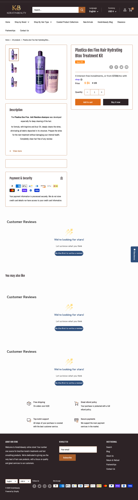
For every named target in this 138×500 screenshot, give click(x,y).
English (9, 481)
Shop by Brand (20, 21)
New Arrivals (88, 21)
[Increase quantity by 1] (101, 92)
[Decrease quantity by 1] (87, 92)
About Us (110, 455)
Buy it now (115, 102)
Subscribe (67, 457)
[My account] (125, 9)
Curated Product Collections (67, 21)
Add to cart (87, 102)
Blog (108, 451)
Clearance (121, 21)
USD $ (23, 481)
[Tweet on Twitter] (121, 67)
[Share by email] (126, 67)
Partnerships (10, 30)
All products (16, 40)
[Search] (82, 10)
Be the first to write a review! (69, 253)
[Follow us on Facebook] (34, 486)
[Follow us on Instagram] (44, 486)
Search (109, 447)
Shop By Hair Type (41, 21)
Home (7, 21)
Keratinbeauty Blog (105, 21)
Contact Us (24, 30)
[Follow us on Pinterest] (50, 486)
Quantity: (79, 92)
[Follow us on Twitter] (39, 486)
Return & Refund (112, 460)
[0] (130, 9)
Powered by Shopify (12, 491)
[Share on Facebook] (111, 67)
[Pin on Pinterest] (116, 67)
